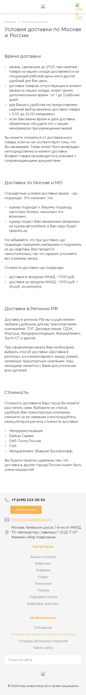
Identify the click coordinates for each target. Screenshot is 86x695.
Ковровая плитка (43, 597)
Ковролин (43, 563)
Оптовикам (43, 628)
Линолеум (43, 583)
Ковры (43, 577)
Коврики (43, 570)
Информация (43, 617)
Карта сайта (43, 648)
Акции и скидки (43, 557)
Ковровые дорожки (43, 604)
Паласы (43, 590)
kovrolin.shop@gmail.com (32, 519)
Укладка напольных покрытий (43, 641)
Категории (43, 546)
